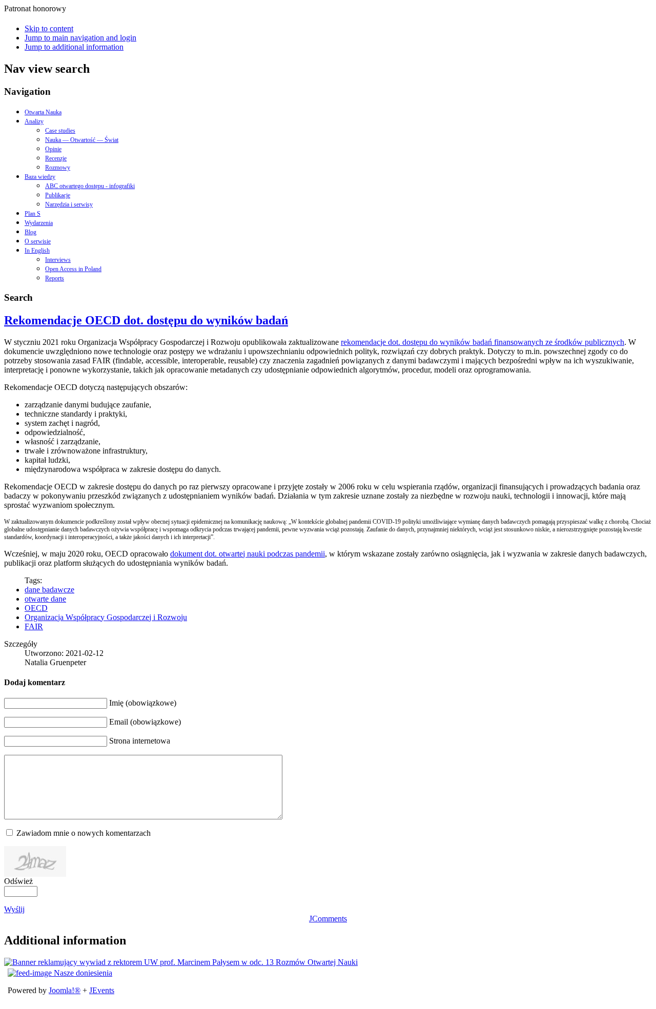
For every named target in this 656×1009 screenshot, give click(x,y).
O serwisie (38, 241)
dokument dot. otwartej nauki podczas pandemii (247, 553)
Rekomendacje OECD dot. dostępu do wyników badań (146, 320)
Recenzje (56, 158)
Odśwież (18, 881)
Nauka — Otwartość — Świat (81, 139)
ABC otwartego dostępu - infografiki (90, 186)
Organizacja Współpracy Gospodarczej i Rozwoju (106, 617)
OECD (36, 608)
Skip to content (49, 28)
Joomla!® (64, 990)
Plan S (32, 213)
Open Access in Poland (73, 269)
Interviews (58, 259)
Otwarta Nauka (43, 112)
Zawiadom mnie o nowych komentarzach (83, 833)
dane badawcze (49, 589)
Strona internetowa (139, 740)
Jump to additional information (74, 47)
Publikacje (57, 195)
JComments (328, 918)
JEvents (101, 990)
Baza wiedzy (40, 176)
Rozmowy (57, 167)
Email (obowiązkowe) (145, 721)
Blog (30, 232)
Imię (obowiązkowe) (142, 702)
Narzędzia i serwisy (69, 204)
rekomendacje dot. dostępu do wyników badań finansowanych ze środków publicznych (482, 342)
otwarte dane (45, 598)
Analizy (34, 121)
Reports (54, 278)
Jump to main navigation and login (80, 37)
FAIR (34, 626)
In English (37, 250)
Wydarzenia (39, 222)
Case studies (60, 130)
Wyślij (14, 909)
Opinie (53, 149)
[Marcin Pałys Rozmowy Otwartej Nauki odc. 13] (181, 962)
